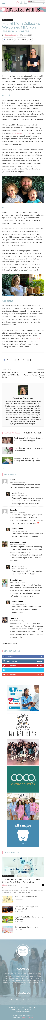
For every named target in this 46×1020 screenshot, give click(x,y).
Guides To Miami (8, 876)
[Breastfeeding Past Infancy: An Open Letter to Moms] (7, 450)
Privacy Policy (32, 1007)
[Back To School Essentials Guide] (7, 899)
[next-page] (7, 468)
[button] (3, 3)
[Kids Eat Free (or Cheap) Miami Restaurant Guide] (7, 909)
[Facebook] (11, 999)
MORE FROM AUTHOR (32, 433)
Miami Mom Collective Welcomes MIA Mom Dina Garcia (11, 375)
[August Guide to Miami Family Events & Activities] (7, 919)
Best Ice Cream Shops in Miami (26, 927)
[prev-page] (3, 468)
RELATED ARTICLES (12, 433)
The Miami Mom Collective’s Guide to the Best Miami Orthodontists (21, 880)
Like (41, 656)
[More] (30, 39)
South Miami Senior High (21, 133)
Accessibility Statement (23, 1012)
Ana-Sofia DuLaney (18, 542)
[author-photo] (23, 395)
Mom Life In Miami (7, 20)
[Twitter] (29, 999)
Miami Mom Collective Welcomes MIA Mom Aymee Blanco (34, 375)
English (32, 1)
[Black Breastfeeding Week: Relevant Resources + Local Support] (7, 440)
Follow (39, 661)
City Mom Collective (27, 1017)
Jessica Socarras (11, 35)
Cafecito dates (34, 338)
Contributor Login (29, 1009)
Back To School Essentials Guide (27, 897)
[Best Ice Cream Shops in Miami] (7, 929)
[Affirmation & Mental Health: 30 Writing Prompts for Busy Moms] (7, 460)
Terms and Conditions (15, 1009)
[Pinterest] (23, 999)
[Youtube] (34, 999)
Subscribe (39, 674)
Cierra (4, 885)
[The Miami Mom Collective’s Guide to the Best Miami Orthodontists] (23, 867)
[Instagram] (17, 999)
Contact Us (11, 1007)
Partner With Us (21, 1007)
